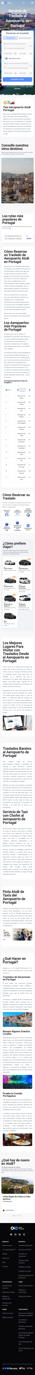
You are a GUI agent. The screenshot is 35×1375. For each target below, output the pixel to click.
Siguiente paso (17, 79)
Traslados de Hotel (24, 1271)
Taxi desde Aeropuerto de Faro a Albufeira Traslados (13, 237)
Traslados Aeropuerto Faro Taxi (11, 202)
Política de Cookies (24, 1296)
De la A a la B (10, 38)
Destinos (5, 1266)
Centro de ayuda (7, 1313)
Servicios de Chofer (24, 1250)
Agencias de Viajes (8, 1292)
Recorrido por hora (25, 38)
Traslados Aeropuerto (25, 1245)
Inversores (5, 1258)
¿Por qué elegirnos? (8, 1250)
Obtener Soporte (7, 1317)
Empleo (4, 1254)
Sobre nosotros (7, 1245)
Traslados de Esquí (24, 1267)
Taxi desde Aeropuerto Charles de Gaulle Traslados (25, 1335)
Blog (3, 1262)
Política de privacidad (25, 1286)
